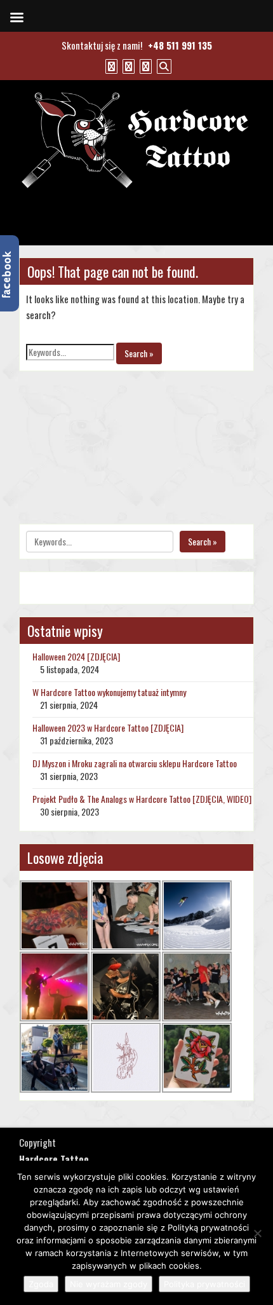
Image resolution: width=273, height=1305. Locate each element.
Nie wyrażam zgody (108, 1284)
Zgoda (41, 1284)
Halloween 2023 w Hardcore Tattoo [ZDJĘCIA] (107, 727)
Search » (139, 353)
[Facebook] (109, 65)
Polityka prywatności (204, 1284)
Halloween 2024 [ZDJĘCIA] (76, 656)
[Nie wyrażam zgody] (257, 1233)
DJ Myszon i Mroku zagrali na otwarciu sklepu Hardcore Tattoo (134, 763)
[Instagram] (144, 65)
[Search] (162, 65)
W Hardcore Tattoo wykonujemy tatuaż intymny (109, 692)
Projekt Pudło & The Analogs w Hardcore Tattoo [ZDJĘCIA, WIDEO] (141, 798)
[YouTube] (127, 65)
